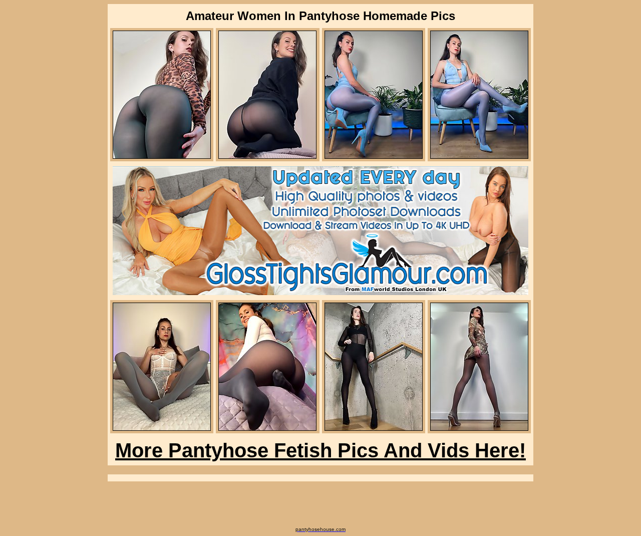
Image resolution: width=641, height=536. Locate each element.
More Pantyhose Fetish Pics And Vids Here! (320, 450)
